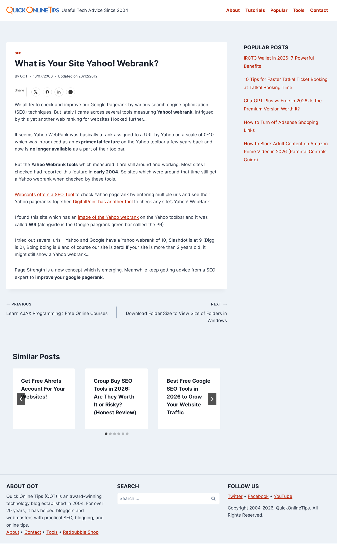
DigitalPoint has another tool (103, 201)
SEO (18, 53)
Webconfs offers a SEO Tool (44, 194)
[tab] (106, 434)
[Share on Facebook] (47, 92)
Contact (319, 10)
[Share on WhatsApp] (70, 92)
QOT (24, 76)
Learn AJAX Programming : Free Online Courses (57, 309)
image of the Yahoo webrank (108, 217)
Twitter (235, 496)
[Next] (212, 399)
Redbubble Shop (80, 532)
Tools (299, 10)
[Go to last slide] (21, 399)
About (233, 10)
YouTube (283, 496)
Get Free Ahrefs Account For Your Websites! (43, 389)
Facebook (258, 496)
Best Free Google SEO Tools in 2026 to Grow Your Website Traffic (188, 397)
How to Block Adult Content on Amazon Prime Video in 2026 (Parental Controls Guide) (286, 151)
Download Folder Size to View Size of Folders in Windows (176, 312)
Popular (279, 10)
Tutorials (255, 10)
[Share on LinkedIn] (58, 92)
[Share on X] (35, 92)
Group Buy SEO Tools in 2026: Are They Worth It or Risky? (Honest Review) (115, 397)
